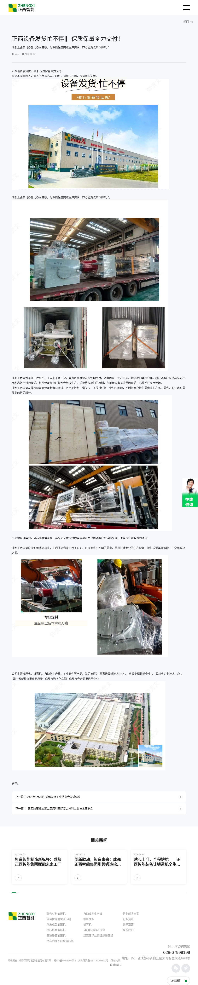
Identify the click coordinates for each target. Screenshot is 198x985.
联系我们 (128, 930)
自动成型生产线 (92, 913)
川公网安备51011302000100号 (93, 960)
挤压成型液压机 (56, 930)
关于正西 (128, 924)
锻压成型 (88, 919)
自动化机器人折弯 (94, 930)
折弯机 (37, 673)
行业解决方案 (131, 913)
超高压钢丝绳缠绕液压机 (98, 935)
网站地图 (115, 960)
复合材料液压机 (56, 913)
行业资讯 (128, 919)
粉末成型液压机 (56, 924)
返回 (186, 21)
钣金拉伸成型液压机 (59, 919)
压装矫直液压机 (56, 935)
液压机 (27, 673)
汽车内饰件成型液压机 (60, 941)
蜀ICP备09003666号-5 (65, 960)
